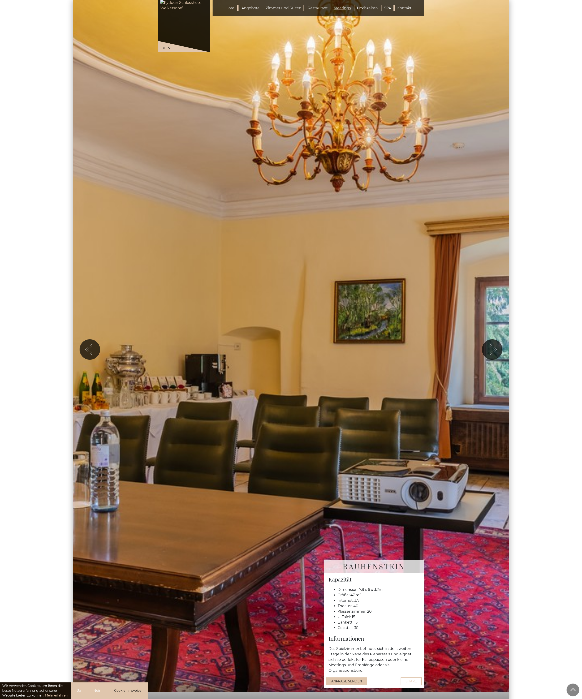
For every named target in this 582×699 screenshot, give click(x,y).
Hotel (230, 8)
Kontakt (404, 8)
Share (411, 681)
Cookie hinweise (127, 691)
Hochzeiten (367, 8)
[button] (90, 349)
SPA (387, 8)
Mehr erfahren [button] (56, 695)
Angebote (250, 8)
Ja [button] (79, 691)
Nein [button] (97, 691)
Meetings (342, 8)
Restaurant (318, 8)
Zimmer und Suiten (283, 8)
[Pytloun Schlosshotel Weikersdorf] (184, 24)
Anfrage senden (346, 681)
